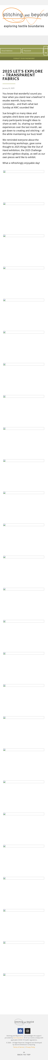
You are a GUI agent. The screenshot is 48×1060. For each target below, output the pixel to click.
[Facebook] (20, 1031)
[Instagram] (27, 1031)
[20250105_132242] (23, 268)
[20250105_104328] (23, 878)
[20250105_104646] (23, 525)
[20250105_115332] (23, 396)
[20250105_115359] (23, 364)
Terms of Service (18, 1047)
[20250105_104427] (23, 782)
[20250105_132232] (23, 300)
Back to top (24, 1055)
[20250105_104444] (23, 750)
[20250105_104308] (23, 910)
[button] (24, 40)
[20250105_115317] (23, 428)
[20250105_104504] (23, 717)
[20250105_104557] (23, 621)
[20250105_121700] (23, 332)
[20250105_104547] (23, 653)
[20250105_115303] (23, 460)
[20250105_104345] (23, 846)
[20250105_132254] (23, 236)
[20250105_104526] (23, 685)
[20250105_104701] (23, 493)
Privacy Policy (30, 1047)
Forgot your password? (24, 58)
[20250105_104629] (23, 557)
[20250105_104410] (23, 814)
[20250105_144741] (23, 203)
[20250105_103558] (23, 974)
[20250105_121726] (23, 171)
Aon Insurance (18, 1038)
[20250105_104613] (23, 589)
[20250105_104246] (23, 942)
